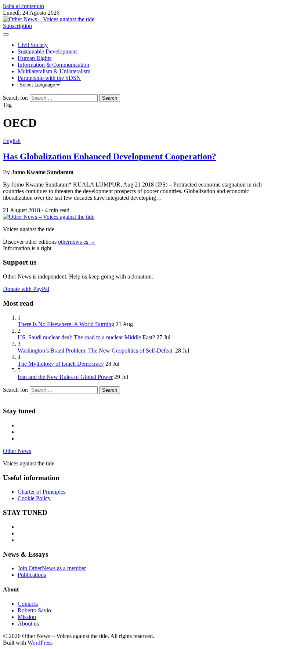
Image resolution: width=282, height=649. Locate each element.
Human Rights (34, 58)
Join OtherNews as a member (52, 568)
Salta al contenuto (23, 6)
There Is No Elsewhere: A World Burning (66, 324)
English (12, 141)
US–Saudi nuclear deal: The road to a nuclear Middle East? (86, 337)
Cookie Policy (34, 498)
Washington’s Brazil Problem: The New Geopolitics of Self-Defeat (96, 350)
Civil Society (33, 45)
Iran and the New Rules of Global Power (65, 377)
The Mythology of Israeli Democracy (61, 364)
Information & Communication (53, 65)
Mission (27, 617)
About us (28, 623)
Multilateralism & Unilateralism (54, 71)
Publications (32, 575)
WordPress (40, 642)
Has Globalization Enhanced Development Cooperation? (109, 156)
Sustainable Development (47, 51)
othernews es (76, 242)
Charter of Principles (41, 491)
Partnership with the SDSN (49, 78)
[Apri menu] (6, 34)
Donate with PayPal (26, 289)
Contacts (28, 604)
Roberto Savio (34, 610)
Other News (17, 451)
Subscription (17, 26)
